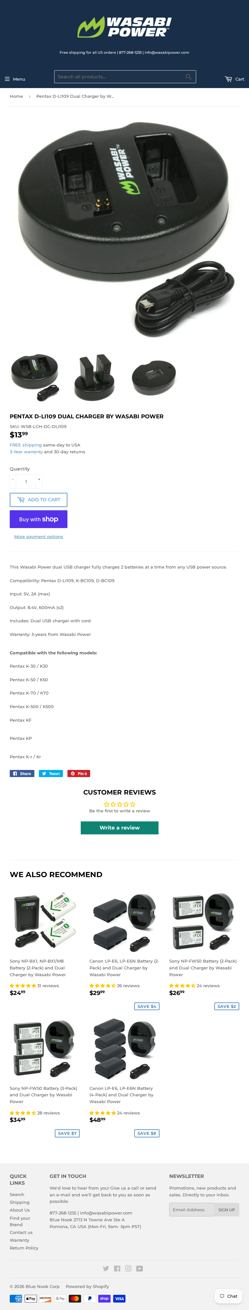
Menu (19, 79)
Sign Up (227, 1209)
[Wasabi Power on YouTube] (139, 1269)
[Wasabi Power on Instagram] (128, 1269)
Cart (239, 79)
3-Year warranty (27, 451)
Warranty (19, 1240)
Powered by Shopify (87, 1286)
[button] (23, 985)
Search (17, 1194)
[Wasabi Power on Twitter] (106, 1269)
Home (16, 96)
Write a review (120, 828)
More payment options (38, 536)
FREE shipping (26, 444)
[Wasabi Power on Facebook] (117, 1269)
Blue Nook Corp (43, 1286)
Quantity (20, 469)
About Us (20, 1210)
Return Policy (24, 1247)
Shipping (20, 1202)
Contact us (21, 1232)
